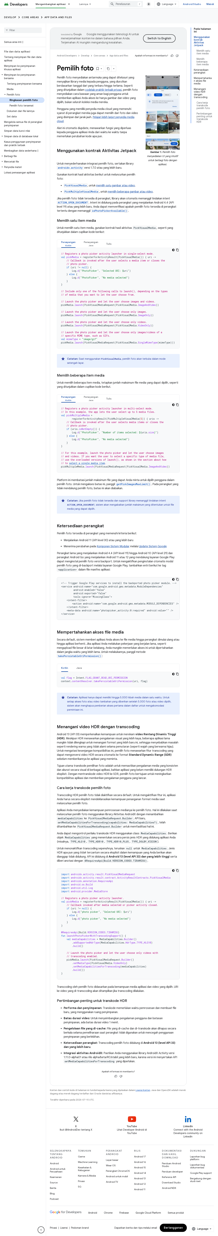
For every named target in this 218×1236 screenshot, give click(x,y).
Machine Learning (87, 1162)
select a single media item (87, 463)
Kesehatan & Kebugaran (84, 1169)
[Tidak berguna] (177, 55)
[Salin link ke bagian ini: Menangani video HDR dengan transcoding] (143, 727)
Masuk (210, 4)
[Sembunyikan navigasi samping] (41, 1229)
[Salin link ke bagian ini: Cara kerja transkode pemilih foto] (114, 788)
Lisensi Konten (143, 1090)
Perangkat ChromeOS (118, 1170)
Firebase (124, 1212)
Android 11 (139, 1189)
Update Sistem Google (153, 546)
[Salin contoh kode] (177, 250)
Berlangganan (173, 1228)
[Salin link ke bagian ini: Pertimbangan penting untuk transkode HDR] (130, 1001)
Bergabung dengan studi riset (200, 1180)
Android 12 (140, 1183)
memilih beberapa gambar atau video (130, 191)
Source (54, 1182)
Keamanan (56, 1177)
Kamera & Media (87, 1175)
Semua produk (176, 1212)
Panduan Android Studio (171, 1165)
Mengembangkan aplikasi (51, 4)
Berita (53, 1188)
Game (81, 1156)
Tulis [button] (109, 243)
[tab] (68, 244)
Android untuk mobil (117, 1176)
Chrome (108, 1212)
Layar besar (112, 1160)
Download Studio (171, 1182)
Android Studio (192, 4)
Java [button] (79, 667)
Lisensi (64, 1227)
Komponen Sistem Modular (113, 546)
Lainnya (83, 4)
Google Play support (201, 1172)
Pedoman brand (80, 1227)
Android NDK (169, 1188)
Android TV (112, 1181)
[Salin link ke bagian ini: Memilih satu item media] (99, 221)
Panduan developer (172, 1171)
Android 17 (140, 1156)
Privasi (81, 1181)
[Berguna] (172, 55)
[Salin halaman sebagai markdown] (108, 69)
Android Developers (67, 55)
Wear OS (111, 1165)
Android (54, 1163)
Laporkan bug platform (197, 1158)
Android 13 (140, 1178)
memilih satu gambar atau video (115, 185)
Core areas (30, 17)
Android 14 (140, 1172)
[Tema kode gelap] (173, 250)
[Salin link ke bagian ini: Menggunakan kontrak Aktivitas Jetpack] (60, 156)
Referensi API (169, 1177)
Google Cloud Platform (148, 1212)
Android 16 (140, 1162)
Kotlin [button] (64, 667)
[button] (22, 76)
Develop (10, 17)
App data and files (58, 17)
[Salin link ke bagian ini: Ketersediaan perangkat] (107, 526)
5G (79, 1186)
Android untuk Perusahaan (57, 1170)
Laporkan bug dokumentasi (197, 1166)
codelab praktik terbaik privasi (103, 90)
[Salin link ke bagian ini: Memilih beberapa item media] (107, 376)
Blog (52, 1193)
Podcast (54, 1198)
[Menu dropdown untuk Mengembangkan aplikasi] (70, 4)
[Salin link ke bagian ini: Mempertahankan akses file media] (127, 632)
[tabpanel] (118, 298)
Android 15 (140, 1167)
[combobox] (126, 4)
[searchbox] (23, 30)
